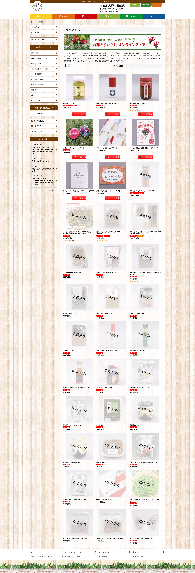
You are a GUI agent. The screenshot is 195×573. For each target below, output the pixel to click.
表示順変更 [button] (119, 66)
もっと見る (51, 190)
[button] (154, 16)
